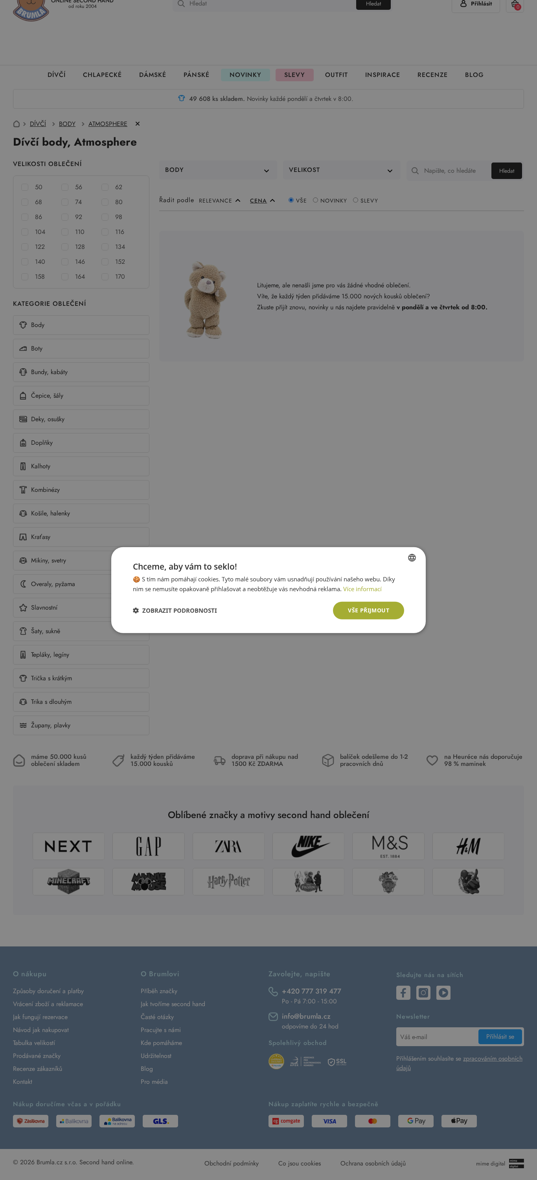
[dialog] (268, 590)
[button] (175, 610)
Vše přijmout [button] (368, 610)
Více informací (362, 589)
